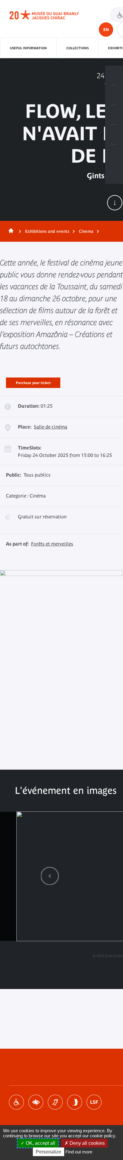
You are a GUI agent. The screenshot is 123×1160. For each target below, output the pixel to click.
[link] (50, 876)
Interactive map (114, 154)
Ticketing (114, 75)
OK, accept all (39, 1143)
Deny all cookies (86, 1143)
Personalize (48, 1151)
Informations (114, 95)
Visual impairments (35, 1102)
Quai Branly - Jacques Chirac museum (51, 14)
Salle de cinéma (50, 426)
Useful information (28, 48)
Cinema (86, 231)
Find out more (78, 1151)
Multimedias (114, 134)
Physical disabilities (16, 1102)
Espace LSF (94, 1102)
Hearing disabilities (55, 1102)
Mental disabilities (74, 1102)
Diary (114, 115)
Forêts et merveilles (52, 543)
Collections (77, 48)
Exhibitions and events (47, 231)
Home (10, 231)
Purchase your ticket (33, 381)
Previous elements (50, 876)
